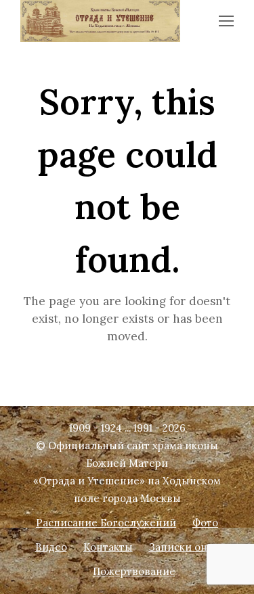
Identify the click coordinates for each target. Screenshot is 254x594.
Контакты (108, 547)
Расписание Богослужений (106, 522)
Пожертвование (134, 571)
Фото (205, 522)
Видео (51, 547)
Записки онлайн (191, 547)
